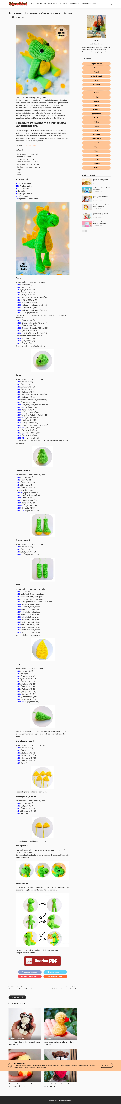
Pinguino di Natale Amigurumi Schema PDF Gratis (22, 988)
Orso (96, 130)
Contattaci (74, 4)
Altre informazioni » (42, 1067)
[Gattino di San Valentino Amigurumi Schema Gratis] (87, 224)
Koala (96, 118)
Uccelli (96, 159)
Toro (96, 155)
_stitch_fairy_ (31, 145)
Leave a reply (16, 997)
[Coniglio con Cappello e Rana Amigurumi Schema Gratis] (87, 182)
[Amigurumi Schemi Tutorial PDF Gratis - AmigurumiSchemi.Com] (18, 4)
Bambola (96, 84)
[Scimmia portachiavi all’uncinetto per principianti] (25, 1024)
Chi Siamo (63, 4)
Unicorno (96, 164)
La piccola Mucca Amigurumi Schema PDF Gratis (63, 988)
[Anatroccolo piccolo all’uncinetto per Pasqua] (60, 1024)
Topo (96, 151)
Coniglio (96, 97)
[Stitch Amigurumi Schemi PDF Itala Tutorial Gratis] (87, 190)
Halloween (96, 109)
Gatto (96, 101)
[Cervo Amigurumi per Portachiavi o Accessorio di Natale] (87, 216)
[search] (110, 4)
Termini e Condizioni (89, 4)
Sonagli (96, 143)
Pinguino (96, 134)
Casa (32, 4)
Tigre (96, 147)
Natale (96, 126)
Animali (13, 1038)
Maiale (96, 122)
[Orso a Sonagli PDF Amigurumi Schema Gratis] (87, 199)
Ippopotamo (96, 114)
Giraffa (96, 105)
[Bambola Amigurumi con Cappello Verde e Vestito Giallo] (87, 207)
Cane (96, 89)
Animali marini (96, 76)
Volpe (96, 168)
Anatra (96, 68)
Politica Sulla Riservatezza (47, 4)
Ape (96, 80)
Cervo (96, 93)
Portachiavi (20, 1038)
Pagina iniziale (96, 64)
